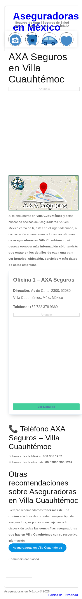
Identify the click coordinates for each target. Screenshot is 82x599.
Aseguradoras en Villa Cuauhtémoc (37, 547)
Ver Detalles (46, 406)
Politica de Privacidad (63, 595)
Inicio (64, 25)
